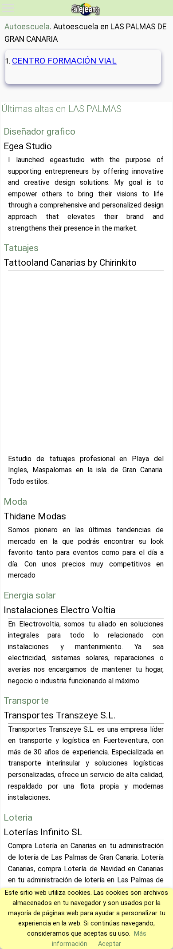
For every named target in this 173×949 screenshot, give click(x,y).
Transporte (26, 700)
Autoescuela (27, 26)
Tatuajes (21, 248)
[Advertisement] (86, 362)
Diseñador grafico (39, 131)
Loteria (18, 817)
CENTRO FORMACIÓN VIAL (64, 61)
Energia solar (30, 595)
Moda (15, 501)
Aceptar (109, 944)
